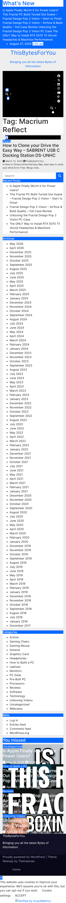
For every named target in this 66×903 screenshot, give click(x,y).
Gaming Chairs (19, 641)
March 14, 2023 (14, 161)
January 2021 (19, 491)
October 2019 (19, 554)
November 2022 (21, 407)
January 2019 (19, 592)
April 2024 (17, 336)
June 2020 (17, 520)
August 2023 (18, 369)
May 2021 (16, 474)
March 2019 (17, 583)
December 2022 (20, 403)
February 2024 (19, 344)
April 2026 (17, 248)
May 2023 (16, 382)
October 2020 (19, 504)
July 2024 (16, 323)
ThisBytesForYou (33, 52)
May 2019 (16, 575)
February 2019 (19, 588)
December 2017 (20, 625)
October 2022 (19, 411)
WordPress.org (19, 733)
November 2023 (21, 357)
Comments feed (20, 728)
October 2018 (19, 604)
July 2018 (16, 617)
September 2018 (21, 609)
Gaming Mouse (20, 645)
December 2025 (20, 252)
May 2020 (16, 525)
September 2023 (21, 365)
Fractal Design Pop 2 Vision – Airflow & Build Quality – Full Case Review (32, 800)
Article (14, 637)
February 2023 (19, 395)
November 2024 (21, 306)
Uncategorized (19, 704)
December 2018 (20, 596)
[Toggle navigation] (12, 91)
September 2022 (21, 415)
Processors (17, 683)
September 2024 (21, 315)
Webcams (16, 708)
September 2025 (21, 264)
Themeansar (26, 861)
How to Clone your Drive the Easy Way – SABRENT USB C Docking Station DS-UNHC (31, 150)
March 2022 (18, 441)
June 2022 (17, 428)
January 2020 (19, 541)
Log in (14, 720)
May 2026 (16, 243)
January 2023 (19, 399)
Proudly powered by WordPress (24, 857)
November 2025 (21, 256)
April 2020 (17, 529)
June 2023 (17, 378)
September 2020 (21, 508)
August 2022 (18, 420)
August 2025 (18, 269)
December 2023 (20, 353)
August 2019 (18, 562)
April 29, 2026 (16, 787)
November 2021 (20, 457)
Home (16, 869)
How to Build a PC (22, 662)
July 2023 (16, 374)
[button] (8, 94)
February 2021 (19, 487)
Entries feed (18, 724)
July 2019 (16, 567)
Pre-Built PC (18, 679)
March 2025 (18, 290)
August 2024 (18, 319)
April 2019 (16, 579)
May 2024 (16, 332)
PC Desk (15, 675)
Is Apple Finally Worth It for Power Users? (29, 753)
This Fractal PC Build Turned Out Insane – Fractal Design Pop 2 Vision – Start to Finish (36, 198)
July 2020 (16, 516)
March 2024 (18, 340)
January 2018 (19, 621)
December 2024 (20, 302)
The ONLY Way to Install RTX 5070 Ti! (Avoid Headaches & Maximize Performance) (35, 228)
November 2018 (20, 600)
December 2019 (20, 546)
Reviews (15, 687)
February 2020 (19, 537)
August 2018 (18, 613)
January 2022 (19, 449)
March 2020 (18, 533)
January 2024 (19, 348)
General (7, 141)
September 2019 (21, 558)
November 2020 (21, 499)
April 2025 (17, 285)
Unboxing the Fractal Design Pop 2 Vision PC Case (31, 823)
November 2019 (20, 550)
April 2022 (17, 436)
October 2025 (19, 260)
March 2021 (17, 483)
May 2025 (16, 281)
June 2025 (17, 277)
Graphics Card (19, 654)
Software (16, 692)
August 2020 (18, 512)
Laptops (15, 666)
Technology (17, 696)
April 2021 (16, 478)
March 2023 (18, 390)
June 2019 (16, 571)
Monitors (15, 671)
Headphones (18, 658)
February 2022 (19, 445)
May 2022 (16, 432)
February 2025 (19, 294)
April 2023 (17, 386)
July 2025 (16, 273)
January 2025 (19, 298)
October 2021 (19, 462)
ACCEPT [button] (20, 895)
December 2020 (20, 495)
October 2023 (19, 361)
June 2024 (17, 327)
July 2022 (16, 424)
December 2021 (20, 453)
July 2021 (16, 466)
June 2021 (16, 470)
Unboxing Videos (21, 700)
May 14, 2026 (15, 762)
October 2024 (19, 311)
